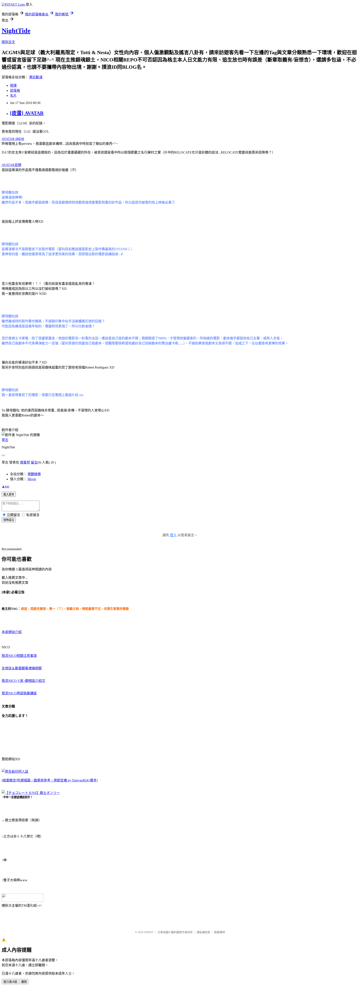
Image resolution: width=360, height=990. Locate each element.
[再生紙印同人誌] (15, 771)
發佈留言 (8, 519)
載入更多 (8, 494)
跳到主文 (8, 42)
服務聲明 (219, 932)
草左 (5, 440)
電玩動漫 (35, 77)
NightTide (16, 30)
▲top (5, 486)
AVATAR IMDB (13, 139)
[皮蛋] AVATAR (27, 113)
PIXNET (149, 932)
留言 (34, 462)
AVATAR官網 (11, 165)
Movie (32, 479)
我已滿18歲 (10, 981)
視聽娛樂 (34, 474)
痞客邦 (25, 462)
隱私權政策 (203, 932)
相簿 (13, 85)
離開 (24, 981)
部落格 (15, 90)
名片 (13, 95)
